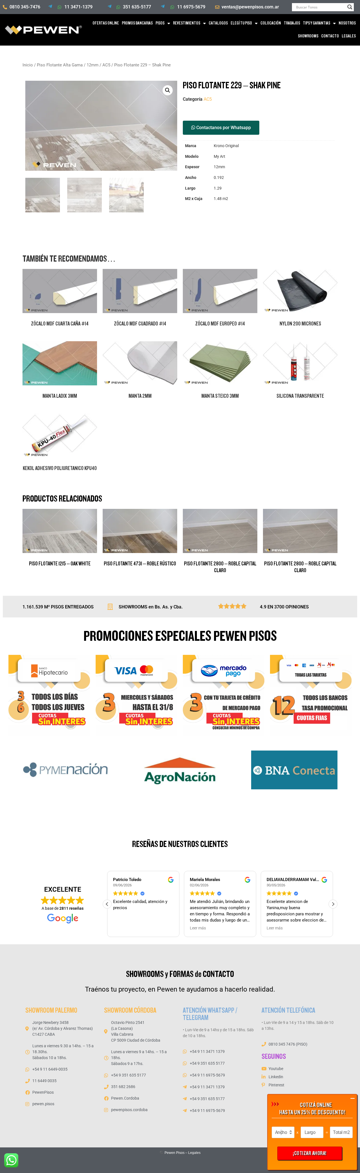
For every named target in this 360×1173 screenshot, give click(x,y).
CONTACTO (330, 36)
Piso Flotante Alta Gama (60, 65)
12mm (92, 65)
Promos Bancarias (137, 23)
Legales (194, 1153)
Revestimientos (186, 23)
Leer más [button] (198, 928)
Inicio (27, 65)
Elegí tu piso (241, 23)
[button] (168, 90)
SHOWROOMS (308, 36)
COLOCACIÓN (270, 23)
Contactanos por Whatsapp (223, 127)
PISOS (160, 23)
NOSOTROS (347, 23)
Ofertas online (106, 23)
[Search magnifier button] (350, 7)
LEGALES (349, 36)
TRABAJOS (292, 23)
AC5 (106, 65)
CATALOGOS (218, 23)
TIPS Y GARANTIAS (316, 23)
